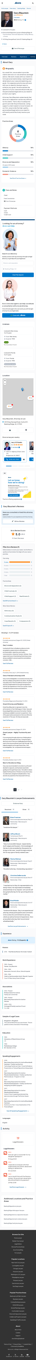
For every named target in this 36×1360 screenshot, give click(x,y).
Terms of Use (7, 1344)
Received (9, 809)
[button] (22, 389)
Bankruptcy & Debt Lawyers (18, 1296)
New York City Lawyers (18, 1262)
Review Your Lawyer (18, 1241)
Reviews (13, 56)
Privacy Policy (17, 1344)
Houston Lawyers (18, 1271)
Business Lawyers (18, 1299)
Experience (23, 56)
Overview (5, 56)
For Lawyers (18, 1253)
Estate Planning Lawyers (18, 1308)
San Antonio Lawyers (18, 1283)
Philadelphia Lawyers (18, 1277)
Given (25, 809)
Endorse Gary (18, 803)
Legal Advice (18, 1244)
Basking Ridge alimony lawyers (12, 1206)
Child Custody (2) (10, 591)
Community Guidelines (17, 1346)
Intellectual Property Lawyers (18, 1317)
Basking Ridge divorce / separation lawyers (16, 1214)
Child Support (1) (10, 596)
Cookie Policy (27, 1344)
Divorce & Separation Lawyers (18, 1314)
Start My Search (18, 275)
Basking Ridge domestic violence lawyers (15, 1219)
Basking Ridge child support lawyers (14, 1210)
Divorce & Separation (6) (12, 586)
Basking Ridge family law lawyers (13, 1223)
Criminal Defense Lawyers (18, 1302)
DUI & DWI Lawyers (18, 1305)
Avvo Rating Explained (18, 1338)
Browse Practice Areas (18, 1247)
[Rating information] (25, 20)
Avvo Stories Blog (18, 1250)
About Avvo (18, 1329)
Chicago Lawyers (18, 1268)
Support (18, 1335)
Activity (32, 56)
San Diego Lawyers (18, 1286)
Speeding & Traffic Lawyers (18, 1320)
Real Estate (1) (24, 596)
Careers (18, 1332)
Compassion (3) (24, 621)
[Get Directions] (26, 430)
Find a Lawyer (18, 1238)
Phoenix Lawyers (18, 1280)
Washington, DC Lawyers (18, 1274)
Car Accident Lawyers (18, 1311)
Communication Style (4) (13, 616)
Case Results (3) (10, 621)
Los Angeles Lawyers (18, 1265)
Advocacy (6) (9, 611)
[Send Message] (10, 430)
